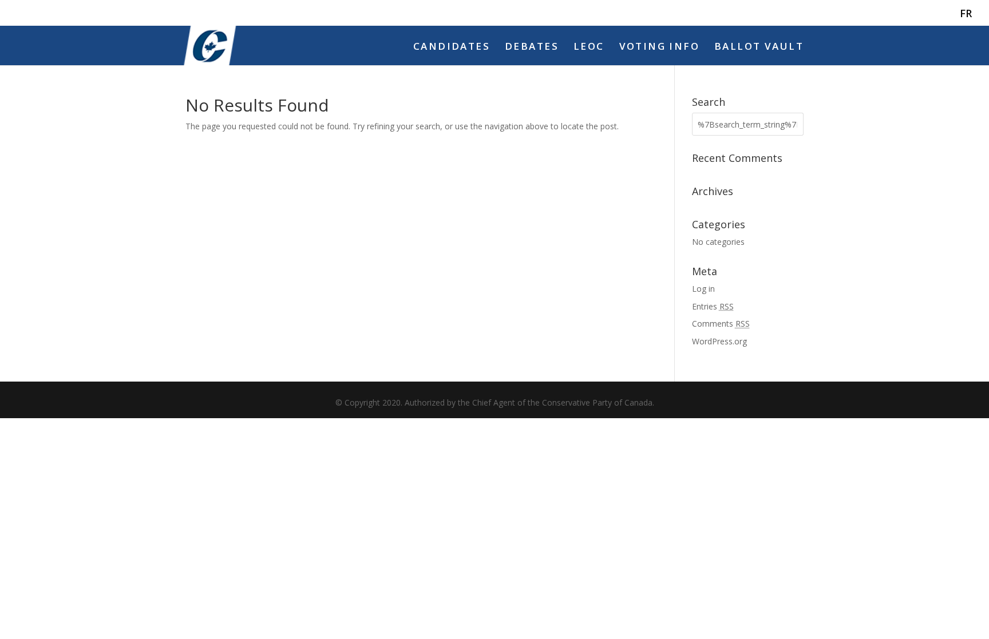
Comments (721, 323)
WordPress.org (719, 341)
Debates (532, 47)
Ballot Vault (759, 47)
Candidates (451, 47)
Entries (713, 306)
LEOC (588, 47)
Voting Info (659, 47)
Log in (703, 288)
